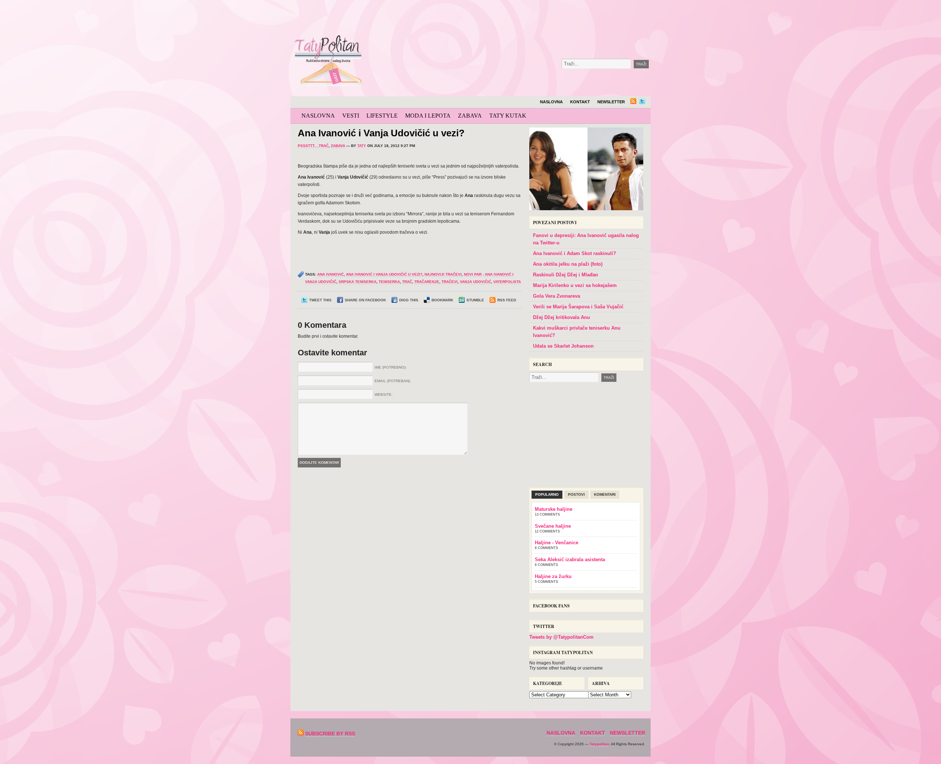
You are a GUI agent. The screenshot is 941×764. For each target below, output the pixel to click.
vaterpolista (507, 282)
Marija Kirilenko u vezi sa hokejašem (575, 285)
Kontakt (580, 102)
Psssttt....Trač (313, 146)
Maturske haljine (553, 509)
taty (361, 146)
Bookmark (442, 300)
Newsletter (611, 102)
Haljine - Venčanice (556, 542)
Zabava (470, 115)
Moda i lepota (428, 115)
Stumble (475, 300)
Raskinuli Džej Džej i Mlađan (565, 274)
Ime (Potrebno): (391, 367)
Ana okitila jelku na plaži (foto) (567, 264)
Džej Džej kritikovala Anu (561, 317)
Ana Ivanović (330, 274)
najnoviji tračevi (443, 274)
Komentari (605, 494)
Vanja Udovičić (475, 282)
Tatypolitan (599, 744)
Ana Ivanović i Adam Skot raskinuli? (574, 253)
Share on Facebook (365, 300)
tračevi (449, 282)
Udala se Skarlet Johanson (563, 346)
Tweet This (320, 300)
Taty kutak (507, 115)
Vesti (350, 115)
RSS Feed (506, 300)
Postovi (576, 494)
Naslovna (551, 102)
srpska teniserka (357, 282)
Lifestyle (382, 115)
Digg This (408, 300)
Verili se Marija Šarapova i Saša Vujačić (578, 306)
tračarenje (426, 282)
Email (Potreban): (393, 381)
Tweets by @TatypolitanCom (561, 637)
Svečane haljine (553, 526)
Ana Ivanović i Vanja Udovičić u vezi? (381, 133)
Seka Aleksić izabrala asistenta (570, 559)
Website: (384, 394)
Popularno (547, 494)
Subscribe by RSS (330, 733)
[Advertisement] (534, 18)
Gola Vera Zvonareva (556, 296)
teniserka (389, 282)
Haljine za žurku (553, 576)
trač (407, 282)
